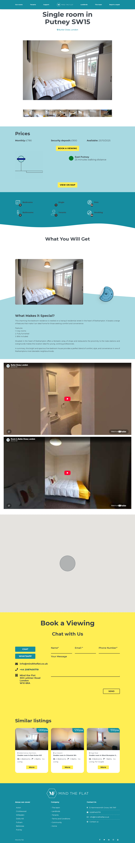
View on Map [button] (67, 185)
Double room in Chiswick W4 (64, 755)
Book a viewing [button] (67, 148)
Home (54, 826)
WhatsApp (25, 656)
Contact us (94, 822)
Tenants (33, 4)
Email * (79, 648)
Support (46, 4)
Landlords (84, 4)
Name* (55, 648)
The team (98, 4)
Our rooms (19, 4)
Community (57, 822)
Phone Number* (108, 648)
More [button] (31, 767)
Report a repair (114, 4)
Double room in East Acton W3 (29, 755)
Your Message (59, 656)
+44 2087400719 (29, 669)
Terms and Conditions (61, 819)
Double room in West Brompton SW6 (103, 755)
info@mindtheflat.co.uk (99, 817)
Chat (25, 649)
